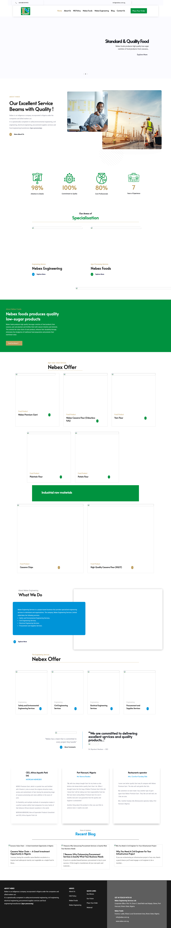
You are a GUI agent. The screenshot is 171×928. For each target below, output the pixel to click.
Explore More (142, 54)
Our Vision (90, 899)
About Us (67, 11)
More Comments (70, 747)
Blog (113, 11)
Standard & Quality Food (127, 41)
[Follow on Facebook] (136, 2)
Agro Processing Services (99, 264)
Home (59, 11)
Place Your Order (139, 11)
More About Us (19, 134)
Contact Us (121, 11)
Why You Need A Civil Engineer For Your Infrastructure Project (133, 852)
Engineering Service (39, 264)
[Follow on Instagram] (143, 2)
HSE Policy (77, 11)
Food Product (23, 411)
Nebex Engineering (102, 11)
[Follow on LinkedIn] (146, 2)
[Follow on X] (139, 2)
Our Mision (90, 894)
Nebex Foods (87, 11)
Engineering (22, 702)
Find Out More (12, 343)
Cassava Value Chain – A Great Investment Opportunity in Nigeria (30, 852)
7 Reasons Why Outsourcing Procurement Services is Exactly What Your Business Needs (83, 855)
